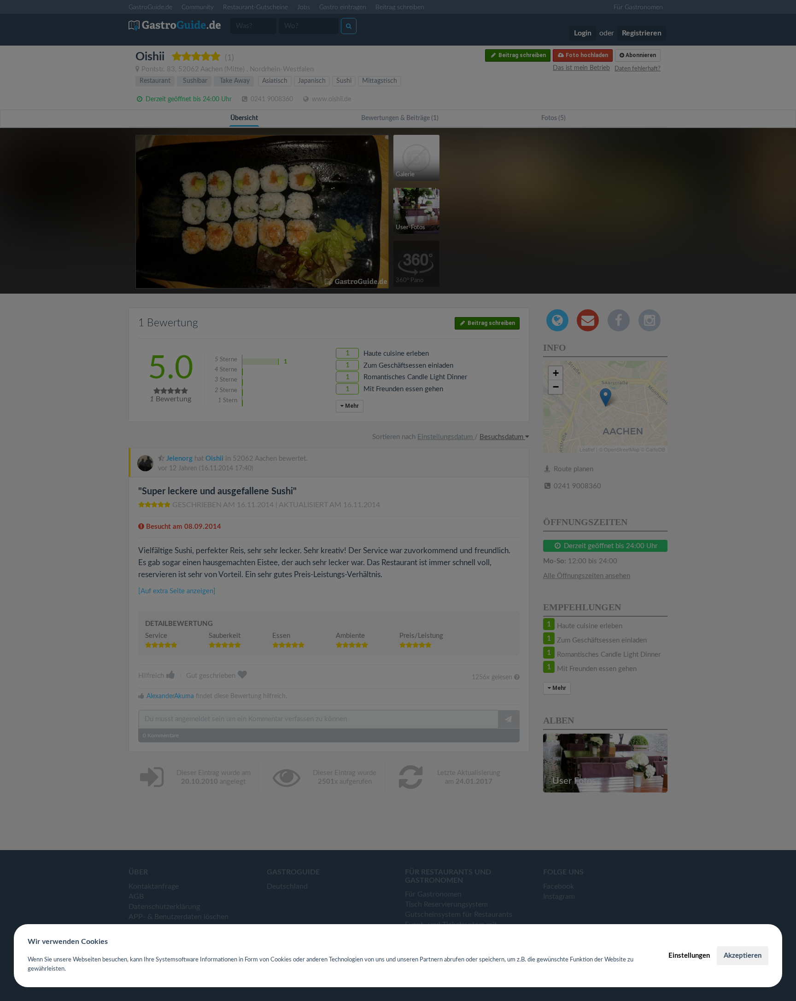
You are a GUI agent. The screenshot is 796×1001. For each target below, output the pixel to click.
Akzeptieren (742, 955)
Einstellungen (689, 955)
